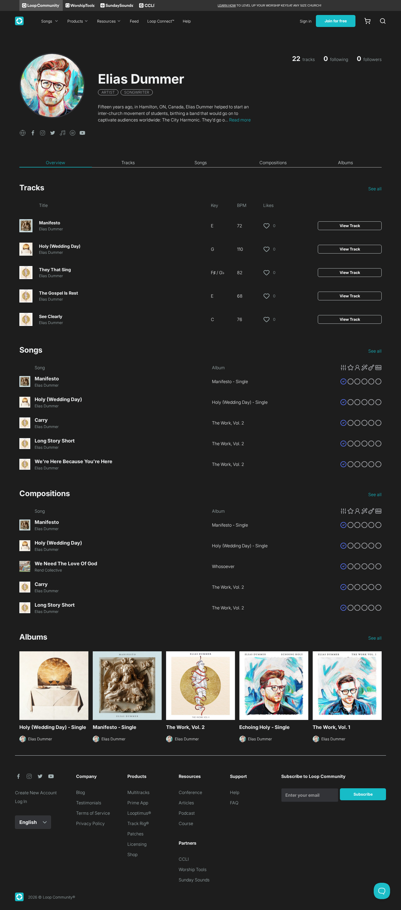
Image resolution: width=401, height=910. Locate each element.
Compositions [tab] (273, 162)
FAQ (234, 802)
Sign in (306, 21)
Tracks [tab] (128, 162)
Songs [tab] (200, 162)
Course (186, 823)
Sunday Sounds (194, 879)
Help (187, 21)
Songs (46, 21)
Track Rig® (138, 823)
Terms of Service (93, 813)
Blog (80, 792)
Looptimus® (139, 813)
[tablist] (200, 163)
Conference (190, 792)
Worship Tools (193, 869)
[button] (22, 132)
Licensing (136, 844)
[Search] (382, 21)
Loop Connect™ (160, 21)
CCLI (184, 859)
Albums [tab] (345, 162)
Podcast (187, 813)
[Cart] (367, 21)
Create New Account (36, 792)
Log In (21, 801)
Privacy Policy (90, 823)
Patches (135, 833)
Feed (134, 21)
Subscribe (363, 794)
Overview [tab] (55, 162)
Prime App (137, 802)
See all (375, 188)
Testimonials (88, 802)
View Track (350, 225)
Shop (132, 854)
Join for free (336, 21)
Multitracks (138, 792)
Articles (186, 802)
